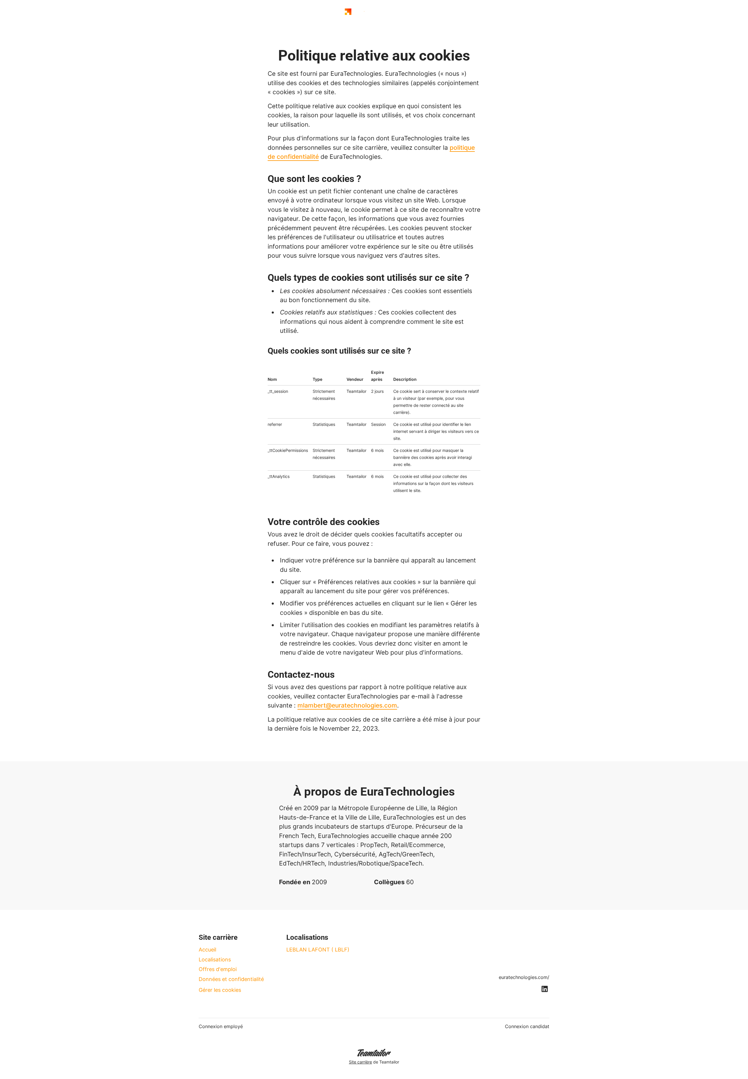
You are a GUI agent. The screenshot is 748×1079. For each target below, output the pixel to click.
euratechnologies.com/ (524, 977)
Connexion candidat (527, 1026)
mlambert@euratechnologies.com (347, 705)
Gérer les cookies (220, 990)
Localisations (215, 959)
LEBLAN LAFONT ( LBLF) (317, 950)
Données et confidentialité (231, 979)
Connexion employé (221, 1026)
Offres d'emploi (218, 969)
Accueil (207, 950)
